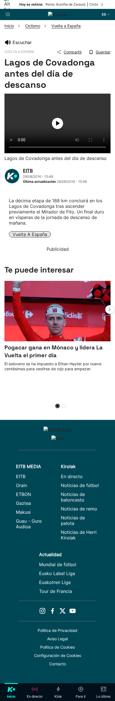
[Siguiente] (102, 4)
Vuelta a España (30, 234)
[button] (109, 309)
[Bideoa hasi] (57, 123)
